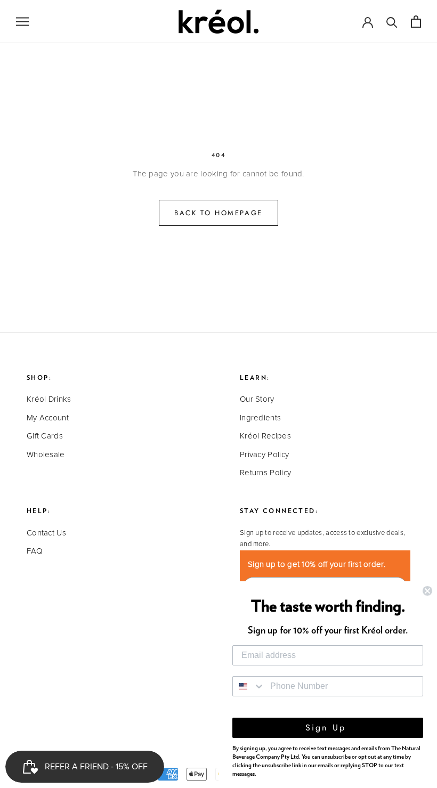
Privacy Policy (264, 455)
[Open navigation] (22, 21)
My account (48, 418)
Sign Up (328, 727)
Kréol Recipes (265, 436)
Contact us (46, 533)
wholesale (46, 455)
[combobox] (249, 686)
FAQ (34, 551)
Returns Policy (265, 473)
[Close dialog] (427, 591)
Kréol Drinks (49, 399)
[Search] (392, 21)
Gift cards (45, 436)
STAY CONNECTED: (279, 511)
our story (257, 399)
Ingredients (260, 418)
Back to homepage (218, 213)
